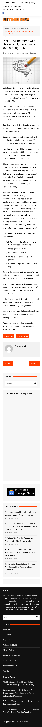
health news (23, 336)
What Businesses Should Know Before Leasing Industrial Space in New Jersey (20, 513)
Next (33, 364)
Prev (9, 364)
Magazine (6, 640)
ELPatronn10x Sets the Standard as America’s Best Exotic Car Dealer (19, 539)
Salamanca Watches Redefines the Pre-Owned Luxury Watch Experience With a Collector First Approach (21, 526)
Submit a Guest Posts (11, 9)
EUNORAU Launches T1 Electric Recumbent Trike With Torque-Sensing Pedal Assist (20, 552)
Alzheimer (9, 336)
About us (6, 3)
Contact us (18, 6)
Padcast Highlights (10, 645)
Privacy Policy (30, 3)
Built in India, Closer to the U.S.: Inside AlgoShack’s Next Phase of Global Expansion (20, 567)
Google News (8, 6)
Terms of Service (17, 3)
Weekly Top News (10, 666)
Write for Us (24, 9)
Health (34, 53)
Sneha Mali (9, 53)
